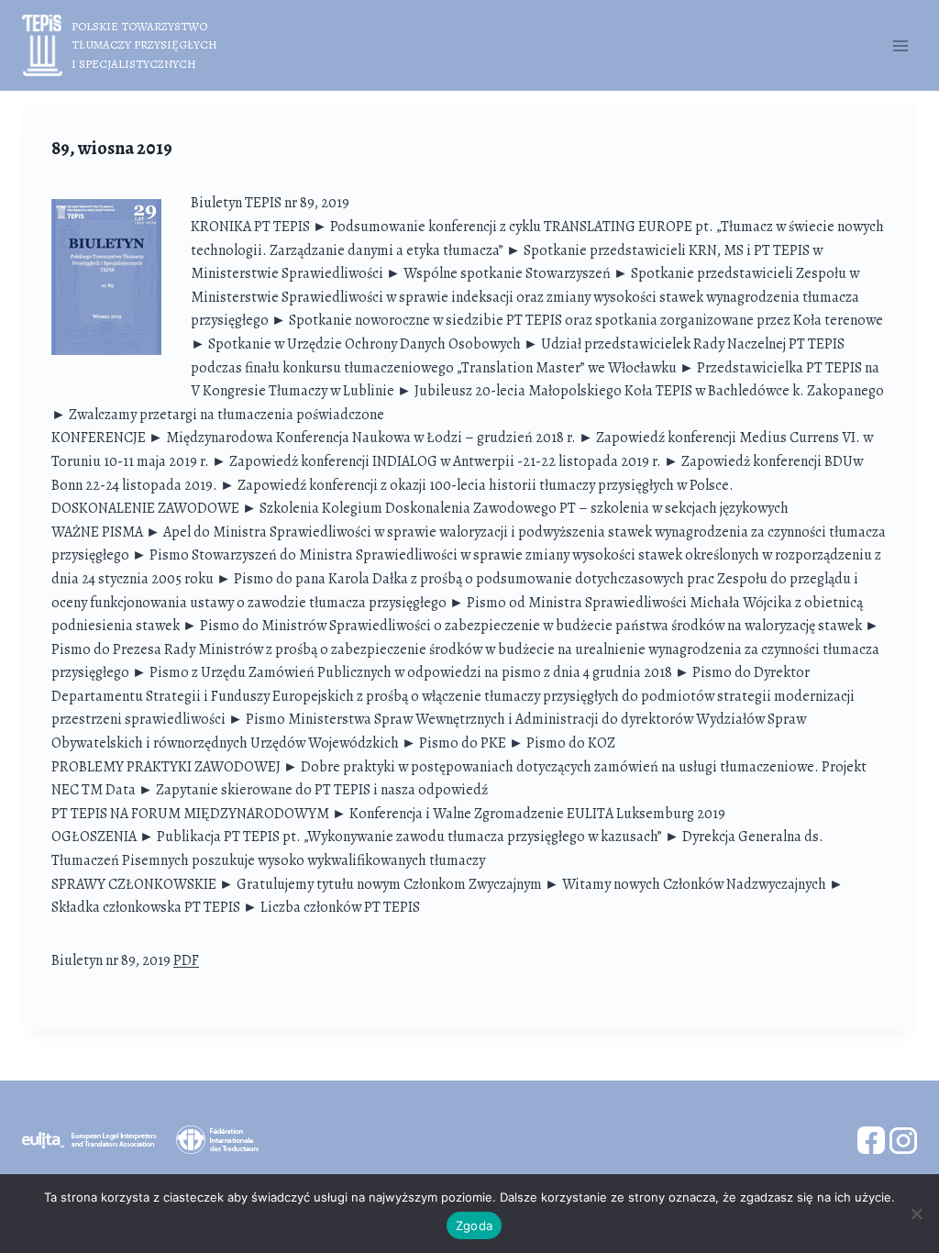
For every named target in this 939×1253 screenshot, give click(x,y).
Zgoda (474, 1225)
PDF (186, 960)
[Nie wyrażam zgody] (916, 1213)
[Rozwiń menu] (900, 45)
